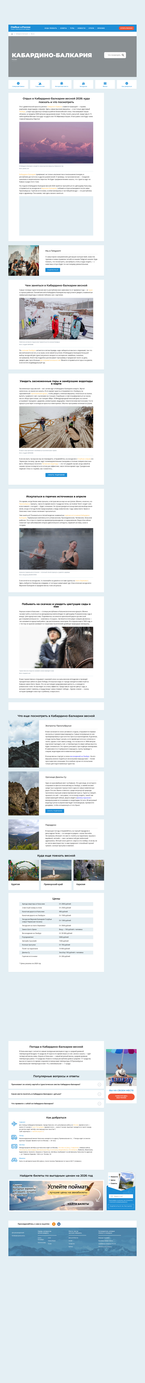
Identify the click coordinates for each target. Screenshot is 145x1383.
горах (90, 290)
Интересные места (61, 86)
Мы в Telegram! (53, 251)
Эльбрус (22, 111)
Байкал (71, 1246)
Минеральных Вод (43, 1150)
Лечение (101, 28)
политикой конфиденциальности (118, 1202)
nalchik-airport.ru (38, 1131)
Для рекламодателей (18, 1232)
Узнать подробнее (56, 475)
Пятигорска (23, 1150)
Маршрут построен (103, 1237)
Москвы (76, 1125)
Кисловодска (73, 1150)
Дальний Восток (73, 1237)
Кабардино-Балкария (22, 33)
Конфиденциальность (18, 1235)
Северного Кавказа (54, 106)
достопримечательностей (50, 360)
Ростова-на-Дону (64, 1147)
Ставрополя (75, 1147)
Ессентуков (54, 1150)
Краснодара (32, 1150)
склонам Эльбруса (29, 350)
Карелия (80, 884)
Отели (91, 28)
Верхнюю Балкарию (49, 188)
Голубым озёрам (84, 459)
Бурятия (15, 884)
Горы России (40, 86)
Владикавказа (63, 1150)
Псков (49, 1243)
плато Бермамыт (81, 580)
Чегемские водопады (50, 464)
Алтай (70, 1240)
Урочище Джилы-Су (55, 777)
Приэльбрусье (24, 504)
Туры (72, 28)
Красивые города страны (105, 1240)
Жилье (105, 86)
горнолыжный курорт (39, 393)
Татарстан (72, 1243)
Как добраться (127, 86)
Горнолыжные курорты (105, 1246)
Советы (63, 28)
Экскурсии (83, 86)
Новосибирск (52, 1240)
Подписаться (52, 270)
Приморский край (53, 884)
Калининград (42, 1242)
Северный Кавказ (18, 86)
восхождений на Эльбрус (80, 756)
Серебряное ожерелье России (107, 1243)
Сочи (49, 1237)
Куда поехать (51, 28)
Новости (81, 28)
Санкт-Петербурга (38, 1127)
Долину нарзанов (83, 798)
